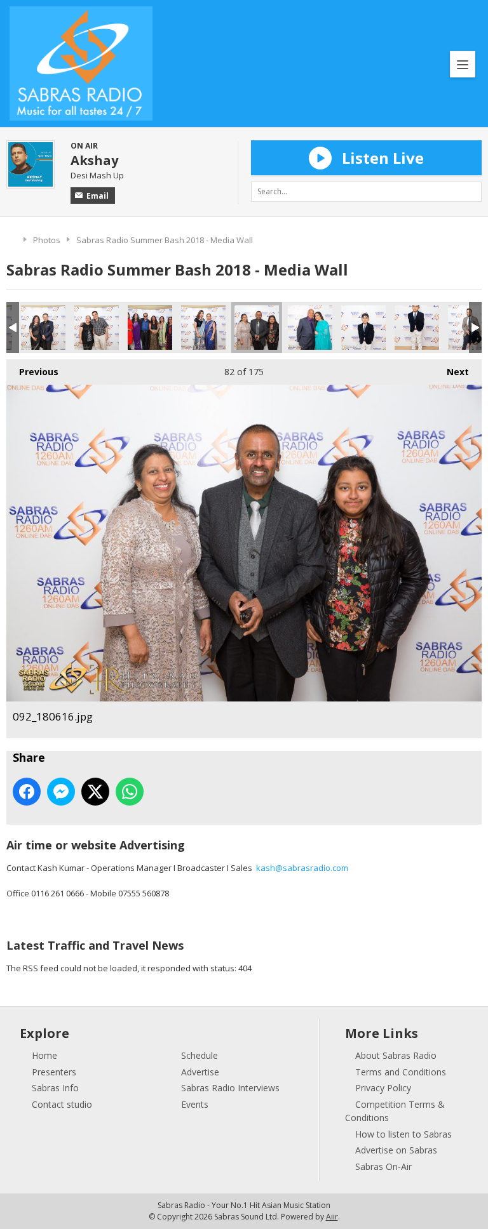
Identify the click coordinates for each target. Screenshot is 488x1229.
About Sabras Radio (396, 1055)
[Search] (471, 191)
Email (97, 195)
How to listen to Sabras (403, 1134)
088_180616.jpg (43, 327)
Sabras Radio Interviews (230, 1088)
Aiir (332, 1216)
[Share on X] (95, 792)
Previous (32, 372)
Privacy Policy (383, 1088)
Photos (46, 240)
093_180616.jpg (310, 327)
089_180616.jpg (96, 327)
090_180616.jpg (150, 327)
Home (11, 238)
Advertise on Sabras (396, 1150)
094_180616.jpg (363, 327)
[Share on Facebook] (27, 792)
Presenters (54, 1072)
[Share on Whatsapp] (130, 792)
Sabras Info (55, 1088)
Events (194, 1104)
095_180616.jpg (417, 327)
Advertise (200, 1072)
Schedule (199, 1055)
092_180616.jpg (256, 327)
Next (451, 372)
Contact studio (62, 1104)
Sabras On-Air (383, 1166)
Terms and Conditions (400, 1072)
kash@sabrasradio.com (302, 868)
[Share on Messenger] (61, 792)
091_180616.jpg (203, 327)
